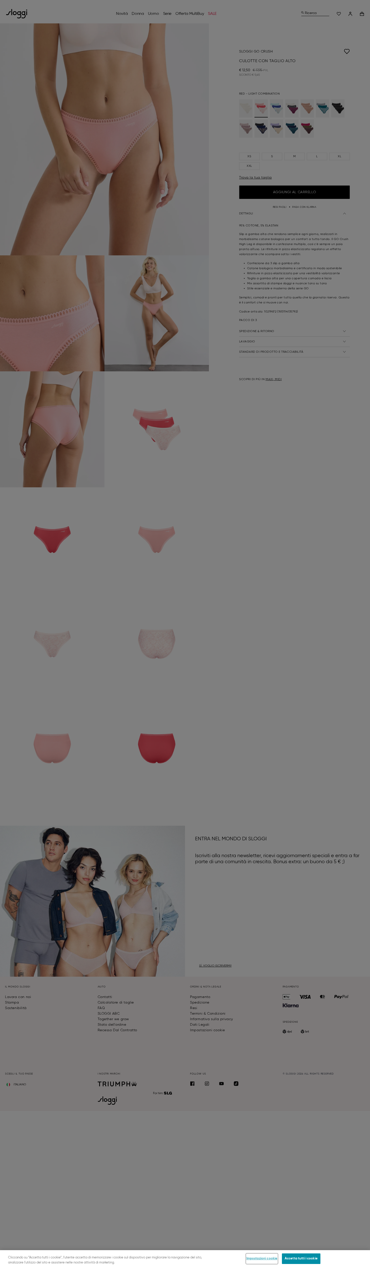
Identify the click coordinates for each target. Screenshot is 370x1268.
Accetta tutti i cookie (301, 1258)
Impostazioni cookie (261, 1258)
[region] (185, 1259)
